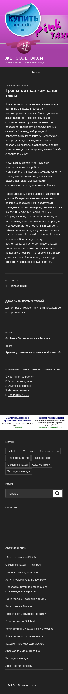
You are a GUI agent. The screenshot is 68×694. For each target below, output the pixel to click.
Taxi (26, 85)
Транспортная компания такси (24, 636)
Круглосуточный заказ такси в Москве (29, 628)
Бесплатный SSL (18, 395)
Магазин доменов (18, 390)
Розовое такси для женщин (22, 572)
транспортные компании (54, 420)
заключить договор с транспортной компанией (17, 424)
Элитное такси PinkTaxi (20, 621)
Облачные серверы (20, 385)
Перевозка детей (18, 457)
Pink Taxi (12, 451)
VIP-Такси (29, 451)
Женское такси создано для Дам (25, 599)
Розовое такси (42, 457)
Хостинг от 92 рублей (21, 376)
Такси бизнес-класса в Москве (24, 643)
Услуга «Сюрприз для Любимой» (25, 579)
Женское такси (24, 58)
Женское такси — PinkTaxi (21, 557)
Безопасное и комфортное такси (25, 613)
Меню (36, 72)
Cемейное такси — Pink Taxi (23, 564)
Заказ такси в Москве (18, 606)
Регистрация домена (20, 381)
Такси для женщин (18, 471)
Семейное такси (17, 464)
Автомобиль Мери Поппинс (22, 651)
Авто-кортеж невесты (18, 665)
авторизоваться (15, 312)
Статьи (14, 280)
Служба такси (19, 286)
